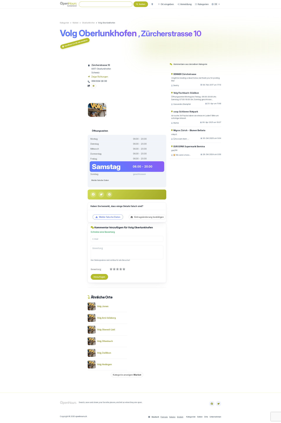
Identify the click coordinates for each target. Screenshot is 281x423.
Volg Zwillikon (104, 353)
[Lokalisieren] (152, 4)
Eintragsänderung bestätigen (149, 217)
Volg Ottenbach (105, 341)
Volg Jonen (102, 306)
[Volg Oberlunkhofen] (97, 109)
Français (164, 417)
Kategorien (191, 417)
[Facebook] (211, 403)
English (180, 417)
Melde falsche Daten (100, 180)
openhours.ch (81, 416)
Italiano (172, 417)
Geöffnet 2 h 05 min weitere (76, 43)
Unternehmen (215, 417)
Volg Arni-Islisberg (106, 318)
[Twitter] (218, 403)
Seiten (200, 417)
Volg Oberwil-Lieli (106, 329)
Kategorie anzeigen (127, 375)
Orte (206, 417)
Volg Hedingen (104, 364)
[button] (215, 4)
